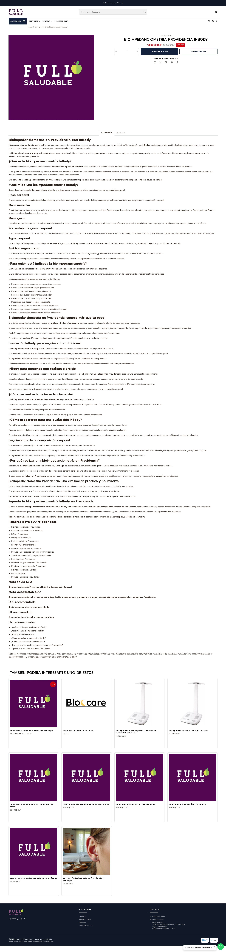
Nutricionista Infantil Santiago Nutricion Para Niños (31, 805)
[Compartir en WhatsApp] (166, 62)
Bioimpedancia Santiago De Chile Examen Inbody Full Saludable (136, 731)
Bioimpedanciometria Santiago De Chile (188, 730)
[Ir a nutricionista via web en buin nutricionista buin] (86, 777)
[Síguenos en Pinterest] (217, 21)
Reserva (46, 21)
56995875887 (158, 919)
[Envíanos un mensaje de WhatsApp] (220, 946)
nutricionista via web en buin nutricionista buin (86, 804)
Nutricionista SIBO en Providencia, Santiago (31, 730)
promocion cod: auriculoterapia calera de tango (33, 878)
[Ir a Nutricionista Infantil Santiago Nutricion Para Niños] (33, 777)
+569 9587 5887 (61, 21)
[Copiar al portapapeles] (177, 62)
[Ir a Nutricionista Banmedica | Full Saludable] (139, 777)
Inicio (30, 27)
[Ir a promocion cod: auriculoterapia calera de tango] (33, 851)
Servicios (33, 21)
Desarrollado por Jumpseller (43, 941)
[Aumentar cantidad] (137, 51)
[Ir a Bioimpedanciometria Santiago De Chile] (192, 703)
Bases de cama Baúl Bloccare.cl (78, 730)
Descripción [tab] (106, 133)
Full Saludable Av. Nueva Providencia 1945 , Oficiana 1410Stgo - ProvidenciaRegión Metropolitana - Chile (168, 926)
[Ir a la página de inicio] (16, 12)
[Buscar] (145, 12)
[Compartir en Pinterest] (172, 62)
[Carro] (216, 12)
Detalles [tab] (121, 133)
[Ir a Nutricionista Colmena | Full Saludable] (192, 777)
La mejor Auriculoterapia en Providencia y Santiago (83, 879)
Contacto (82, 916)
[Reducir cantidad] (116, 51)
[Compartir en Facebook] (155, 62)
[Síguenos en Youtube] (213, 21)
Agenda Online (85, 919)
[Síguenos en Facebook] (209, 21)
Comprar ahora (198, 51)
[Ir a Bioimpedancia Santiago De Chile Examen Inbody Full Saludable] (139, 703)
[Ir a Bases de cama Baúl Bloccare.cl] (86, 703)
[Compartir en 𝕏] (160, 62)
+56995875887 (158, 916)
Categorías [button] (15, 21)
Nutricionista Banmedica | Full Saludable (135, 804)
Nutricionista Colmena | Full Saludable (187, 804)
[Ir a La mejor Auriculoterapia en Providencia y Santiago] (86, 851)
